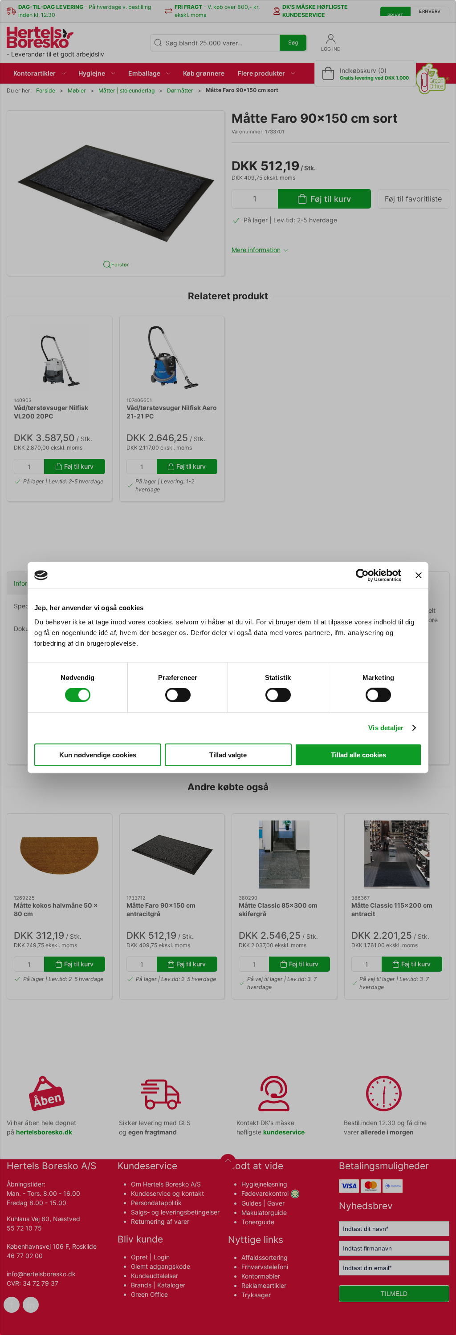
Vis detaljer (385, 728)
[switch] (178, 695)
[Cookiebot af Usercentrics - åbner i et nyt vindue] (362, 575)
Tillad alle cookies (358, 754)
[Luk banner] (418, 575)
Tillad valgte (228, 754)
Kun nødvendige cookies (97, 754)
